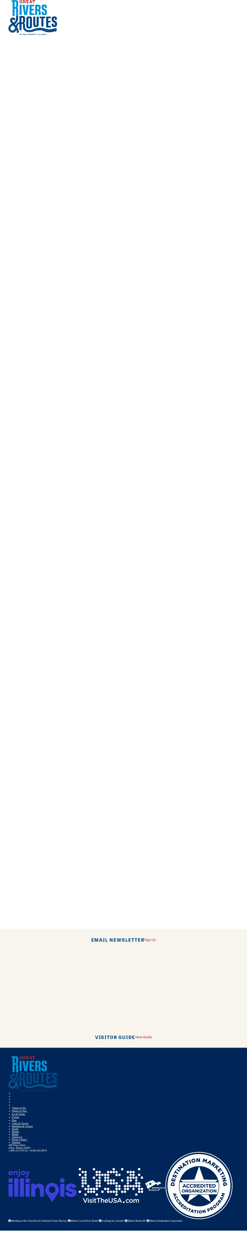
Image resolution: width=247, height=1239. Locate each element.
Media (15, 1134)
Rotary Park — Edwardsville (23, 442)
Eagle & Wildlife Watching (26, 173)
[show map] (23, 247)
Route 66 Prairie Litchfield (22, 523)
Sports (15, 1129)
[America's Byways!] (155, 1185)
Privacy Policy (19, 1139)
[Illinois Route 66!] (135, 1220)
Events (16, 1117)
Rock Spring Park (17, 361)
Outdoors (17, 152)
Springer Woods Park (19, 794)
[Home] (32, 34)
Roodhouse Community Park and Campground (33, 415)
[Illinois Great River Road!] (83, 1220)
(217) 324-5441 (55, 699)
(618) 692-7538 (61, 455)
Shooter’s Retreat (17, 713)
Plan (14, 1120)
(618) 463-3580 (50, 320)
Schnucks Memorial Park (21, 659)
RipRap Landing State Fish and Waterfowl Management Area (41, 253)
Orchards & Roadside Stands (27, 184)
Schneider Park (16, 632)
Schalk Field (15, 605)
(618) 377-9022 (54, 780)
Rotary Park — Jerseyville (22, 469)
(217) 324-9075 (55, 618)
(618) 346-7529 (57, 509)
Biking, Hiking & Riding (25, 157)
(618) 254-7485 (52, 563)
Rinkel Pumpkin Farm (20, 226)
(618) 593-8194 (61, 834)
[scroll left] (1, 17)
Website (78, 239)
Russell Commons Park (20, 578)
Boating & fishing (21, 162)
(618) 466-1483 (53, 347)
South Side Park (17, 767)
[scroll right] (4, 17)
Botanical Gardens (21, 168)
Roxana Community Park (21, 550)
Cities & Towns (20, 1123)
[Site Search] (11, 44)
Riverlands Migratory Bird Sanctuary (28, 280)
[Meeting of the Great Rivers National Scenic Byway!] (37, 1220)
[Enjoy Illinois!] (42, 1185)
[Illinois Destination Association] (164, 1220)
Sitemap (16, 1142)
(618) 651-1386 (43, 753)
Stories (15, 1131)
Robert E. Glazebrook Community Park (29, 334)
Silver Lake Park (17, 740)
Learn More (15, 247)
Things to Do (19, 1108)
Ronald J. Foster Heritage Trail (24, 388)
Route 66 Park (16, 496)
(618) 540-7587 (60, 239)
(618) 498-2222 (58, 482)
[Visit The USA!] (111, 1185)
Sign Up (150, 939)
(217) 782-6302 (49, 266)
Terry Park (14, 848)
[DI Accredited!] (199, 1185)
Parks (15, 189)
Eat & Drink (19, 1114)
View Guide (143, 1036)
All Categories (120, 143)
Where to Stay (20, 1111)
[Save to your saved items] (9, 223)
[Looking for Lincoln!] (111, 1220)
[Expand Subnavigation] (28, 1108)
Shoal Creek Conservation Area (25, 686)
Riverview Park (16, 307)
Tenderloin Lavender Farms (23, 821)
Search (12, 203)
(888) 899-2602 (62, 293)
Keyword (13, 192)
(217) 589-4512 (58, 428)
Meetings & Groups (22, 1126)
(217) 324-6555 (55, 726)
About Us (17, 1137)
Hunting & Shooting (22, 179)
